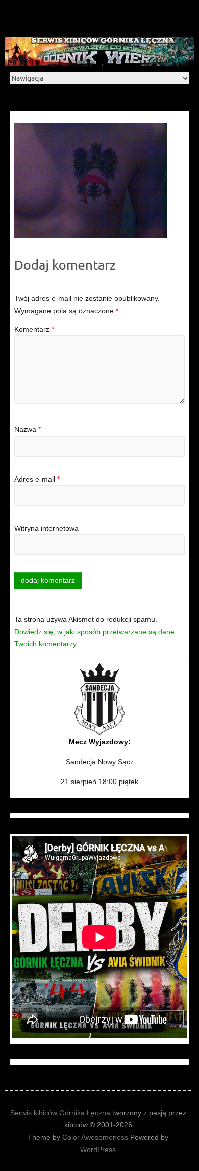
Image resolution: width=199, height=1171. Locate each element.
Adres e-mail (37, 479)
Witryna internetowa (46, 528)
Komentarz (34, 329)
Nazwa (27, 429)
